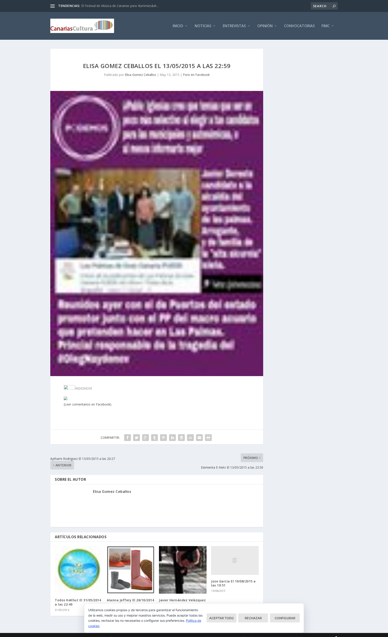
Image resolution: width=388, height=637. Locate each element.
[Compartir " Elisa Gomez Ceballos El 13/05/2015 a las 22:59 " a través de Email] (199, 437)
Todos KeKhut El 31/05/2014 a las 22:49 (78, 602)
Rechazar (253, 618)
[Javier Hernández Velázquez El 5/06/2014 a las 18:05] (183, 570)
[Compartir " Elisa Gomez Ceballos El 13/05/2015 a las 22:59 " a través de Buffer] (181, 437)
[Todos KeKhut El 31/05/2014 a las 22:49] (78, 570)
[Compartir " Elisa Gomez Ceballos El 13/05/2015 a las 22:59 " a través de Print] (208, 437)
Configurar (285, 618)
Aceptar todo (221, 618)
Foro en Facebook (196, 75)
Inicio (178, 26)
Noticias (203, 26)
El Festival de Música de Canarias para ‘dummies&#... (119, 6)
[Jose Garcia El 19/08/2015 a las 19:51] (235, 560)
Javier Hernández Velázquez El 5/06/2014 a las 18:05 (182, 602)
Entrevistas (234, 26)
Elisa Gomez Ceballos (140, 75)
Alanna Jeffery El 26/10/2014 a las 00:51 (130, 602)
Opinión (265, 26)
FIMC (326, 26)
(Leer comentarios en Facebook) (87, 404)
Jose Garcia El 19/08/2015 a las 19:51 (233, 583)
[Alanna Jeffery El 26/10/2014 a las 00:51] (130, 570)
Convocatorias (299, 26)
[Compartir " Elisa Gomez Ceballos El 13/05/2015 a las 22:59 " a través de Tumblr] (154, 437)
